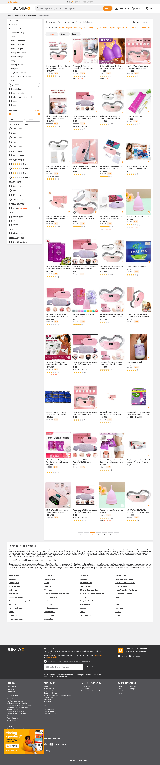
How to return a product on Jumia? (19, 705)
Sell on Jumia (14, 2)
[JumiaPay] (78, 1)
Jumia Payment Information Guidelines (57, 695)
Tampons (14, 69)
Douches (14, 37)
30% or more (18, 138)
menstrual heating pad (124, 579)
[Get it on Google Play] (134, 656)
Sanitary (47, 586)
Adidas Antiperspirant (124, 593)
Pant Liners (48, 604)
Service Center (12, 699)
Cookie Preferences (51, 713)
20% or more (18, 142)
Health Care (32, 16)
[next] (149, 28)
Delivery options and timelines (17, 703)
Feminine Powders (18, 41)
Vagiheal (48, 590)
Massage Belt (49, 579)
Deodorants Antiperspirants (20, 601)
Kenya (120, 693)
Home (9, 16)
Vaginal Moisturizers (19, 73)
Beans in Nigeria (65, 28)
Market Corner (18, 155)
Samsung (47, 751)
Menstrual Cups (17, 57)
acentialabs (17, 89)
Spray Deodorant (86, 601)
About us (47, 686)
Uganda (132, 691)
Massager (84, 579)
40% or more (18, 133)
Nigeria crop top (123, 28)
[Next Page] (110, 534)
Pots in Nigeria (79, 28)
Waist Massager (15, 590)
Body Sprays (84, 608)
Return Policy (11, 716)
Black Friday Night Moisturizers (56, 593)
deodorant (120, 601)
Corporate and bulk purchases (17, 707)
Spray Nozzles (49, 612)
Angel (15, 105)
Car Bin (83, 612)
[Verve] (64, 744)
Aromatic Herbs (86, 583)
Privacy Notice (49, 709)
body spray (120, 608)
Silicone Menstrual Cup (89, 590)
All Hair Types (18, 233)
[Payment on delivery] (45, 744)
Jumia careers (49, 689)
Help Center (11, 689)
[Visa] (57, 744)
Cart (151, 8)
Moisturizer (13, 593)
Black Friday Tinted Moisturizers (92, 593)
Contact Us (11, 691)
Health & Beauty (20, 16)
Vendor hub (85, 689)
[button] (69, 61)
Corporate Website (50, 691)
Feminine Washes (18, 45)
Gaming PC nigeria (94, 28)
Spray (118, 597)
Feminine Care (15, 29)
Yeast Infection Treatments (21, 77)
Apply (37, 110)
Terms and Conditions (51, 693)
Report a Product (13, 709)
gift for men (49, 615)
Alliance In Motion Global (22, 97)
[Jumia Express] (18, 208)
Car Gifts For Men (87, 615)
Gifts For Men (14, 615)
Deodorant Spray (51, 597)
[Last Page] (116, 534)
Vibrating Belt (14, 586)
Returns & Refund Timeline (16, 714)
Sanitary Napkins (17, 65)
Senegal (132, 689)
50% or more (18, 129)
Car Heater (84, 575)
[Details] (39, 208)
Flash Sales (47, 699)
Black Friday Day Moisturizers (127, 590)
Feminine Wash (86, 586)
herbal (47, 583)
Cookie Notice (52, 657)
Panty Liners (15, 61)
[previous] (47, 28)
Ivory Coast (122, 691)
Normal (15, 225)
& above (26, 164)
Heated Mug (49, 575)
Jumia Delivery (12, 720)
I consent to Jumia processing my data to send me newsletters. (70, 661)
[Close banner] (41, 731)
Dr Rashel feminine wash (140, 28)
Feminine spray (109, 28)
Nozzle (11, 612)
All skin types (18, 217)
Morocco (133, 686)
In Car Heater (121, 575)
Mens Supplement (16, 619)
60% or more (18, 190)
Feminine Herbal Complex (125, 583)
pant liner (119, 604)
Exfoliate (12, 604)
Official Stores (49, 697)
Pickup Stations (12, 718)
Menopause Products (19, 53)
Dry (14, 221)
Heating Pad (14, 583)
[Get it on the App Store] (122, 656)
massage (12, 579)
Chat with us (11, 687)
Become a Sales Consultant (90, 691)
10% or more (18, 147)
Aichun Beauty (18, 93)
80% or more (18, 186)
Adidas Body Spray (16, 608)
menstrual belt (14, 575)
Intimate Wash (121, 586)
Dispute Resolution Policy (16, 711)
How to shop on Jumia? (15, 701)
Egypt (120, 686)
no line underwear (51, 608)
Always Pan (48, 619)
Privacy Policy (99, 655)
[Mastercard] (51, 744)
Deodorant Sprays (18, 33)
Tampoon (119, 615)
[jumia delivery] (88, 1)
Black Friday (48, 701)
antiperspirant (50, 601)
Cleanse (83, 597)
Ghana (120, 689)
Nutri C (118, 612)
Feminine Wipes (17, 49)
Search (107, 8)
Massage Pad (85, 604)
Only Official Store (20, 242)
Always (15, 101)
